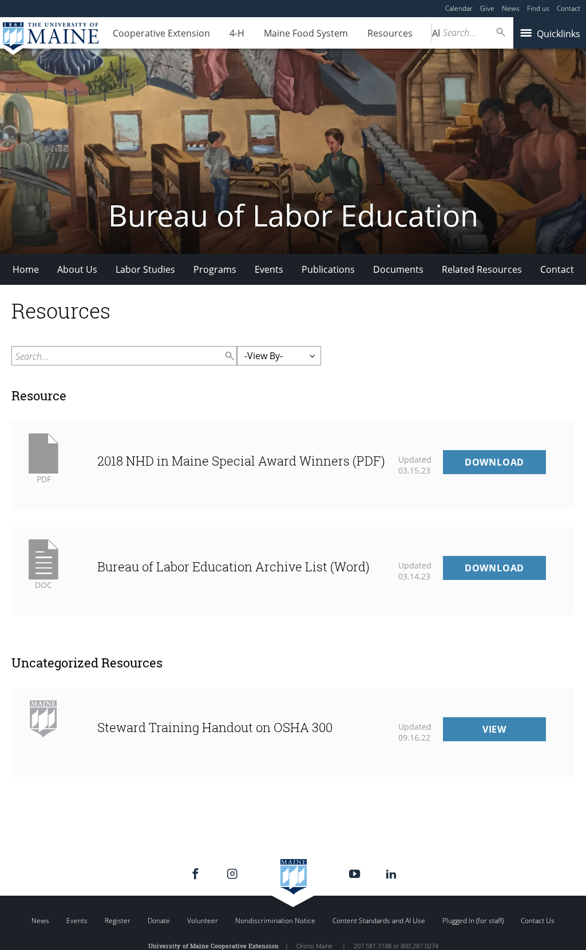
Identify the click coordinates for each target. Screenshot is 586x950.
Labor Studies (145, 269)
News (511, 8)
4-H (236, 33)
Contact (568, 8)
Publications (328, 269)
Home (26, 269)
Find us (538, 8)
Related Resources (482, 269)
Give (487, 8)
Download (505, 464)
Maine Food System (306, 33)
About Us (77, 269)
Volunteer (202, 920)
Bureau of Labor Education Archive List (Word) (233, 566)
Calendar (459, 8)
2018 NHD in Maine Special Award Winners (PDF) (241, 460)
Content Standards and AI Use (378, 920)
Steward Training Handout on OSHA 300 (214, 727)
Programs (214, 269)
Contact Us (538, 920)
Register (117, 920)
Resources (390, 33)
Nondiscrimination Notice (275, 920)
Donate (159, 920)
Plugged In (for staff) (473, 920)
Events (269, 269)
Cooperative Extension (161, 33)
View (514, 731)
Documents (398, 269)
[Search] (501, 32)
